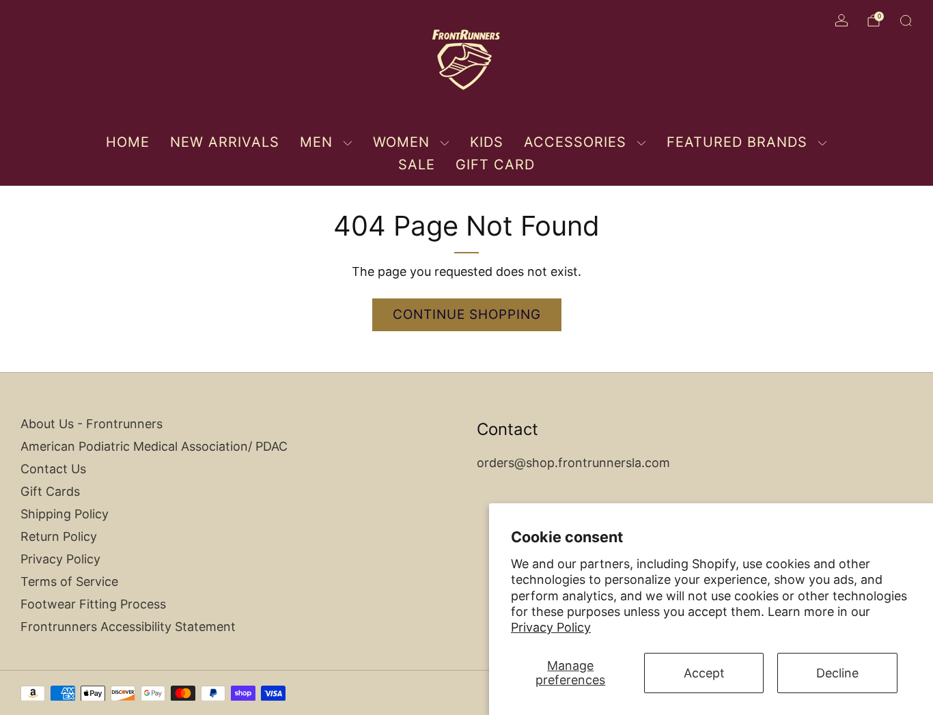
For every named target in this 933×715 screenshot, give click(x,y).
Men (316, 142)
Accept (704, 673)
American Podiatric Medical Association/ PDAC (154, 446)
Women (401, 142)
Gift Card (495, 164)
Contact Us (53, 469)
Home (128, 142)
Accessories (575, 142)
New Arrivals (224, 142)
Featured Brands (737, 142)
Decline (837, 673)
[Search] (906, 20)
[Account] (841, 20)
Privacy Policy (551, 627)
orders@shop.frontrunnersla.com (573, 462)
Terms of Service (69, 581)
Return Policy (58, 536)
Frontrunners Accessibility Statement (128, 626)
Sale (416, 164)
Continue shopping (467, 314)
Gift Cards (50, 491)
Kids (486, 142)
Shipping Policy (64, 514)
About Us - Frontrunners (91, 424)
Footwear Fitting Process (93, 604)
